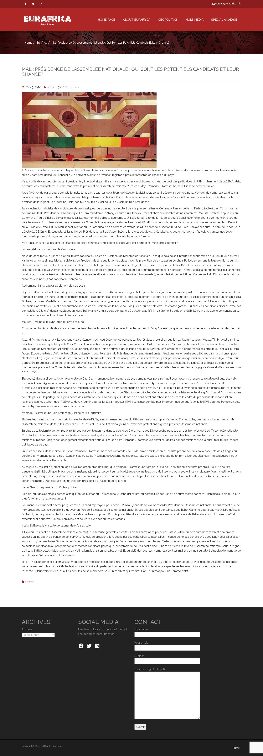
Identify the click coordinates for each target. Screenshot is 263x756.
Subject (139, 655)
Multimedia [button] (194, 19)
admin (51, 87)
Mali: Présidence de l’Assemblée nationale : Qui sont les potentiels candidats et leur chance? (130, 71)
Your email (141, 642)
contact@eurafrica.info (228, 3)
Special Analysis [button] (224, 19)
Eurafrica (42, 42)
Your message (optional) (149, 669)
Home (28, 42)
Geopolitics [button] (168, 19)
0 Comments (70, 87)
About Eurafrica (136, 19)
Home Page (106, 19)
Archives (27, 629)
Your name (141, 629)
